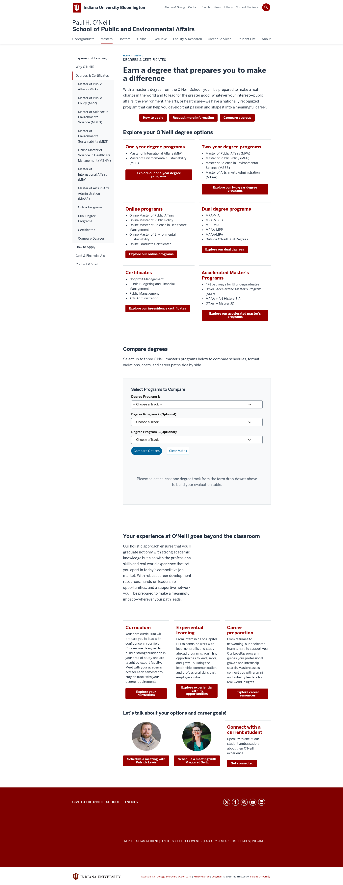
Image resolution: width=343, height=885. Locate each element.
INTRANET (259, 841)
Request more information (193, 118)
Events (131, 802)
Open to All (185, 876)
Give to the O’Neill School (95, 802)
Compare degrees (237, 118)
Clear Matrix (178, 451)
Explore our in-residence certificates (157, 308)
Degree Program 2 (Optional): (154, 414)
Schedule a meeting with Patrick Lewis (146, 760)
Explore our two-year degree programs (235, 189)
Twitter (226, 802)
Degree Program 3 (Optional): (154, 432)
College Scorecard (167, 876)
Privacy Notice (202, 876)
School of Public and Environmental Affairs (133, 26)
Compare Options (147, 451)
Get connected (242, 763)
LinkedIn (261, 802)
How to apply (153, 118)
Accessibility (148, 876)
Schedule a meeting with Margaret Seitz (197, 760)
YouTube (252, 802)
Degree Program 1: (145, 397)
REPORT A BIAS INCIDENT (141, 841)
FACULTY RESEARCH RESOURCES (227, 841)
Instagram (244, 802)
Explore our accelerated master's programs (235, 315)
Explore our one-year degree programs (159, 174)
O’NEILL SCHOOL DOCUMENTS (181, 841)
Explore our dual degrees (224, 249)
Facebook (235, 802)
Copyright (217, 876)
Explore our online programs (151, 254)
